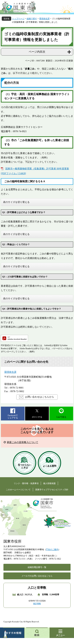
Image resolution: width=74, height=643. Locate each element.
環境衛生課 (44, 18)
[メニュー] (62, 632)
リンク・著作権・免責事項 (26, 483)
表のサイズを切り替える (16, 202)
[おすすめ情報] (12, 632)
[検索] (37, 632)
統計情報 (37, 603)
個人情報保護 (49, 483)
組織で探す (32, 18)
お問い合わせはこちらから (39, 397)
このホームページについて (18, 489)
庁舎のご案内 (52, 549)
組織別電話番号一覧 (37, 567)
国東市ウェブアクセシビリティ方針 (51, 489)
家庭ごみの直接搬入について (22, 442)
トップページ (18, 18)
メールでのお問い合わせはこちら (37, 576)
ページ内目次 (37, 51)
